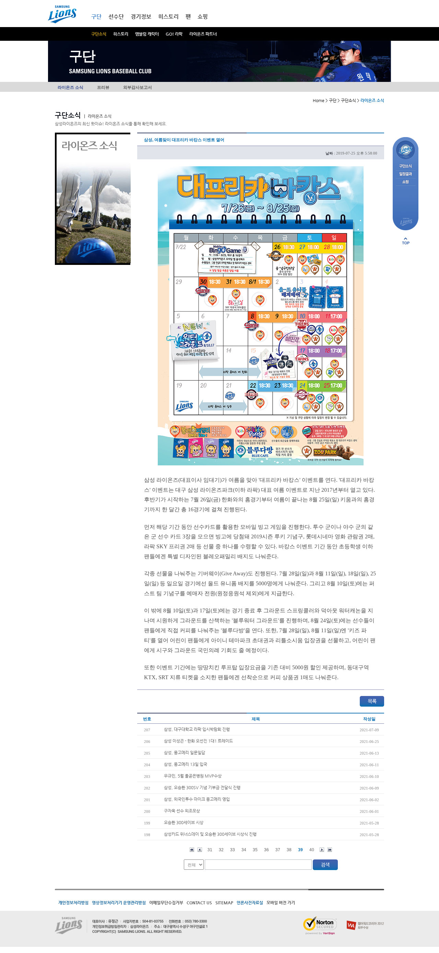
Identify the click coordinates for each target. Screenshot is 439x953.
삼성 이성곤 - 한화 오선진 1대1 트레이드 (198, 740)
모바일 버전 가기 (280, 902)
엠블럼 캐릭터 (147, 34)
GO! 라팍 (174, 34)
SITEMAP (224, 902)
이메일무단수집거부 (166, 902)
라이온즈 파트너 (203, 34)
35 (255, 849)
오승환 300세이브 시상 (183, 822)
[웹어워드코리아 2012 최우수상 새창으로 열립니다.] (365, 919)
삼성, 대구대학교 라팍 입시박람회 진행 (197, 729)
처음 (192, 850)
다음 (322, 850)
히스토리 (120, 34)
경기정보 (141, 16)
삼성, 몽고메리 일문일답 (184, 752)
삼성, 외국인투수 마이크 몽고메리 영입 (197, 799)
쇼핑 (203, 16)
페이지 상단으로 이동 (406, 240)
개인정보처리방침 (73, 902)
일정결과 (405, 174)
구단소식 (98, 34)
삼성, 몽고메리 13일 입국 (185, 764)
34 (243, 849)
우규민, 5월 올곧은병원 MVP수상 (193, 775)
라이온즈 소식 (70, 87)
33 (232, 849)
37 (277, 849)
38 (289, 849)
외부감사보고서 (137, 87)
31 (209, 849)
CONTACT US (199, 902)
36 (266, 849)
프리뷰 (103, 87)
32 (221, 849)
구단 (96, 16)
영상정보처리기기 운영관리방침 (119, 902)
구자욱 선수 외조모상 (182, 810)
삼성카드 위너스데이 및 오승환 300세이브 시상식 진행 (210, 834)
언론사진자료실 (250, 902)
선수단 (116, 16)
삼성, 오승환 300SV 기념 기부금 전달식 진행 (202, 787)
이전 (200, 850)
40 (311, 849)
